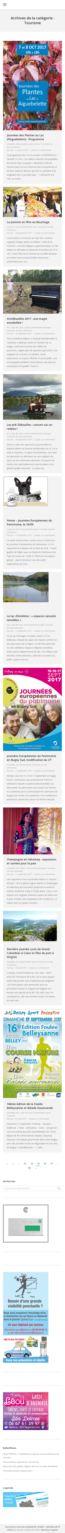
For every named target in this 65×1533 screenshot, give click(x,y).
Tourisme (45, 144)
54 (32, 1163)
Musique (47, 327)
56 (45, 1163)
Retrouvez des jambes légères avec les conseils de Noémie (30, 1466)
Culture (27, 327)
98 (29, 1167)
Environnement (30, 625)
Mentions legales (49, 1530)
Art (17, 868)
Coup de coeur (13, 227)
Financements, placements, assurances (21, 1462)
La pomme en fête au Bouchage (28, 222)
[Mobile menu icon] (5, 4)
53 (25, 1163)
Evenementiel (21, 144)
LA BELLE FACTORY (32, 1530)
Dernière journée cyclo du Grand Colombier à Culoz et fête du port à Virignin (30, 953)
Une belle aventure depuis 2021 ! (18, 1470)
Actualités (11, 144)
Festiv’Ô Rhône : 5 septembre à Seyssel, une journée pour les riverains (31, 1456)
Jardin (30, 144)
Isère (35, 227)
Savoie (37, 144)
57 (51, 1163)
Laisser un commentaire (41, 150)
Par (10, 150)
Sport (34, 962)
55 (38, 1163)
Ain (8, 327)
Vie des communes (24, 330)
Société (41, 625)
